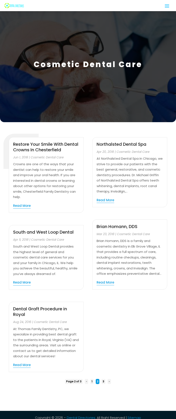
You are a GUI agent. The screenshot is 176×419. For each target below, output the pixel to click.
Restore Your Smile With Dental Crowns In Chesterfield (45, 147)
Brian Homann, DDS (117, 227)
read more (22, 205)
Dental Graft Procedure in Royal (40, 311)
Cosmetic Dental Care (47, 157)
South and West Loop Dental (43, 232)
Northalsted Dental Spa (121, 144)
